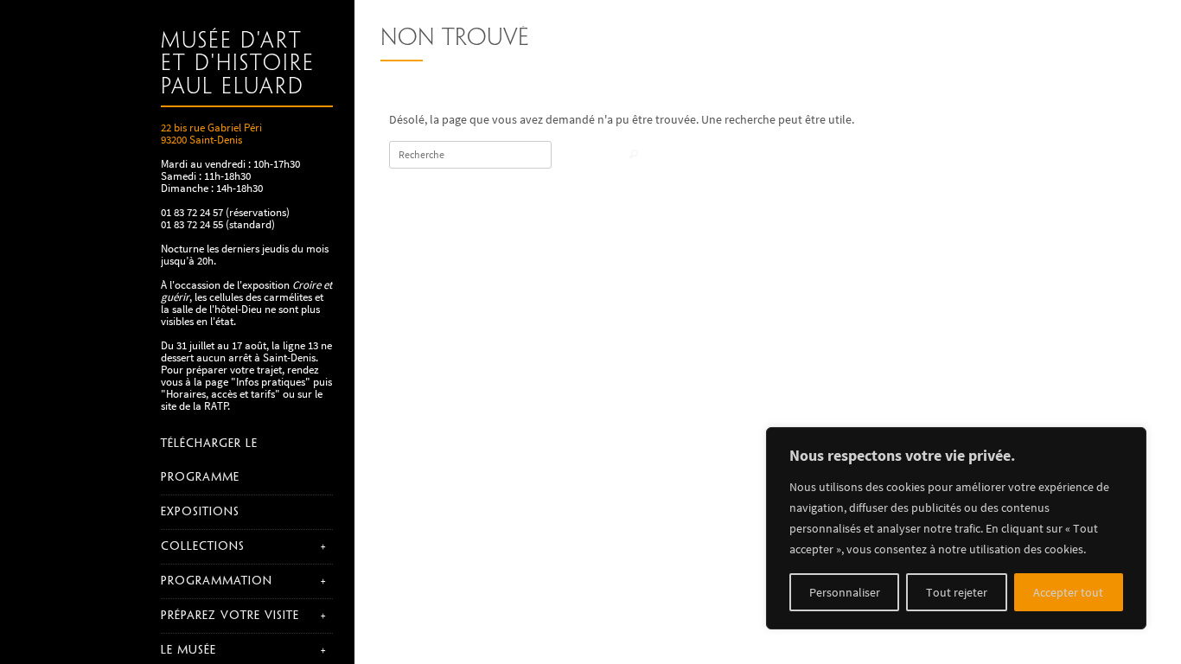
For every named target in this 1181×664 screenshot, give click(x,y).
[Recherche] (633, 156)
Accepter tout (1068, 592)
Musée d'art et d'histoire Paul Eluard (238, 64)
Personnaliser (844, 592)
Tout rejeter (956, 592)
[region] (956, 528)
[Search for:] (470, 155)
